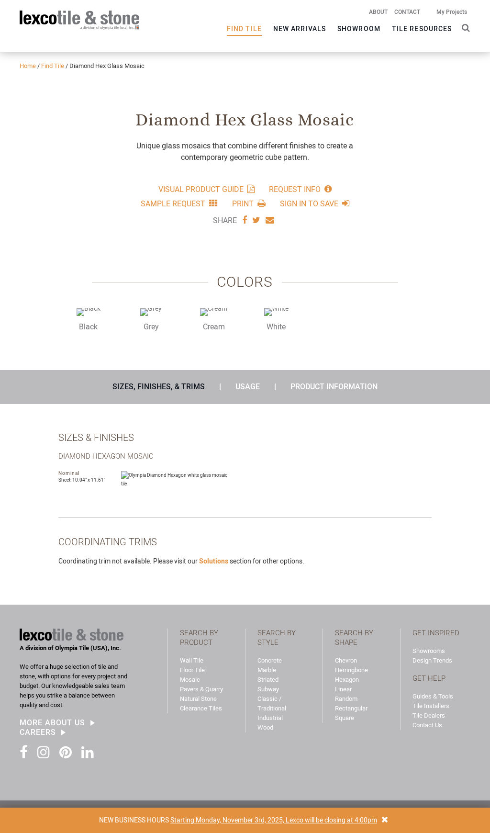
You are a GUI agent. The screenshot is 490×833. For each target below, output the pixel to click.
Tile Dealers (428, 715)
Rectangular (351, 708)
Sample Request (173, 203)
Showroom (358, 29)
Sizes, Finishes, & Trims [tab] (158, 386)
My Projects (451, 12)
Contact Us (427, 725)
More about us (52, 723)
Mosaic (190, 679)
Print (243, 203)
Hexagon (347, 679)
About (378, 12)
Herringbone (351, 670)
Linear (343, 689)
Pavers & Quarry (201, 689)
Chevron (346, 660)
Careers (38, 732)
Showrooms (428, 650)
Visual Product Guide (201, 189)
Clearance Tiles (201, 708)
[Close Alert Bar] (385, 820)
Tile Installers (430, 705)
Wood (265, 727)
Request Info (295, 189)
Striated (267, 679)
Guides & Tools (432, 696)
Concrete (269, 660)
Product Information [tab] (334, 386)
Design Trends (432, 660)
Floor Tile (192, 670)
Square (344, 717)
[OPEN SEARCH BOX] (463, 27)
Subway (268, 689)
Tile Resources (422, 29)
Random (346, 698)
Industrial (270, 717)
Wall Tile (191, 660)
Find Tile (244, 29)
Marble (266, 670)
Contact (407, 12)
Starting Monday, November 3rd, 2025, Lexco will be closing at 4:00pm (273, 820)
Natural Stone (198, 698)
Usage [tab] (247, 386)
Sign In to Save (309, 203)
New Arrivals (299, 29)
